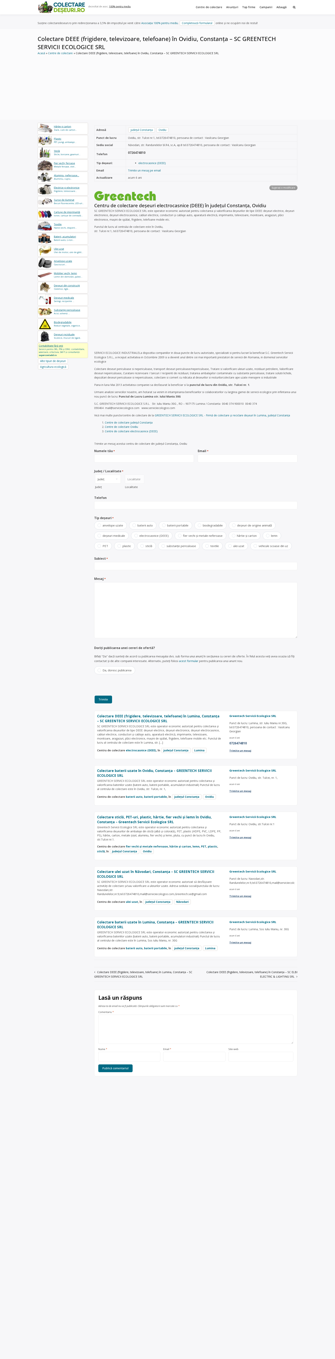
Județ (98, 487)
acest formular (188, 661)
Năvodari (182, 902)
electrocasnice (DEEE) (152, 163)
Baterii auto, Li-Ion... (65, 238)
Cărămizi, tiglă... (67, 287)
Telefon (100, 498)
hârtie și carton (247, 536)
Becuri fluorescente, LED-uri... (69, 201)
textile (214, 546)
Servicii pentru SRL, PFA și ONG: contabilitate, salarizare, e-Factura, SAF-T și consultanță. (62, 350)
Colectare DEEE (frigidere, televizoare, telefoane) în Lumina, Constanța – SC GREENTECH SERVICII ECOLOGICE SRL (158, 718)
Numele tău (104, 451)
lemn (274, 536)
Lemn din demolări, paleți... (68, 275)
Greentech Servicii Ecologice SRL (252, 716)
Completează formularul (197, 23)
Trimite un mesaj (240, 750)
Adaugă (281, 7)
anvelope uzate (113, 525)
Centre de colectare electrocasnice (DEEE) (131, 431)
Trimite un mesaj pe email (144, 170)
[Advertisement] (167, 84)
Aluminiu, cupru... (66, 177)
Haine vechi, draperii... (65, 226)
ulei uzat (238, 546)
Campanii (266, 7)
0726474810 (136, 153)
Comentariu (106, 1012)
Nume (102, 1049)
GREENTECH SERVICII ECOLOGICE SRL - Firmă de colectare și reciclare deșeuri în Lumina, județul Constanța (222, 415)
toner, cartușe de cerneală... (68, 214)
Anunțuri (232, 7)
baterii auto (145, 525)
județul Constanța (141, 130)
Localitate (131, 487)
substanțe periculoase (181, 546)
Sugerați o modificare (283, 187)
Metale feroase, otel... (65, 165)
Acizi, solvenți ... (67, 311)
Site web (233, 1049)
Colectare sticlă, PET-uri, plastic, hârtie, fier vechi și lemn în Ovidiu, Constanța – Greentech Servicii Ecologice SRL (154, 819)
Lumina (199, 750)
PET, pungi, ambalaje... (65, 140)
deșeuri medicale (114, 536)
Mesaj (100, 579)
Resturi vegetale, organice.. (67, 324)
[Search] (294, 7)
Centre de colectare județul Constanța (129, 422)
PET (105, 546)
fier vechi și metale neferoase (203, 536)
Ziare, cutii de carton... (65, 128)
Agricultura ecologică (53, 367)
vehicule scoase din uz (273, 546)
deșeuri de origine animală (254, 525)
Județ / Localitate (108, 471)
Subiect (101, 558)
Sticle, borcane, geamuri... (67, 152)
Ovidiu (162, 130)
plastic (127, 546)
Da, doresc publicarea (117, 670)
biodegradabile (213, 525)
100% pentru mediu (120, 6)
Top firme (249, 7)
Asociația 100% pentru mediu (159, 23)
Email (203, 451)
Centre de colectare (209, 7)
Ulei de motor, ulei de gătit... (68, 250)
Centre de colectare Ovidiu (121, 427)
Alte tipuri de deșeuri (53, 361)
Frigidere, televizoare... (66, 189)
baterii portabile (177, 525)
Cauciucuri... (63, 262)
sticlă (148, 546)
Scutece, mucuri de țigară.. (67, 336)
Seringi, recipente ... (64, 299)
